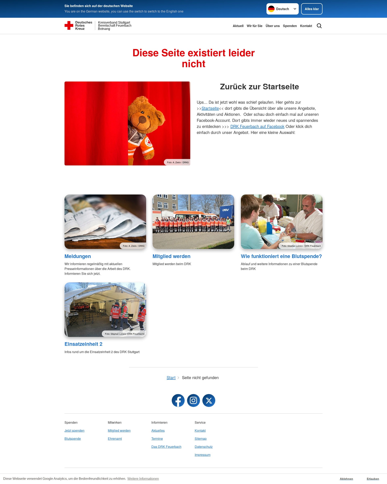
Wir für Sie (254, 25)
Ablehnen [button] (346, 478)
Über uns (273, 25)
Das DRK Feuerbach (166, 446)
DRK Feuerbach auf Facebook (257, 126)
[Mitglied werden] (193, 221)
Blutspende (72, 438)
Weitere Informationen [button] (143, 478)
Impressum (202, 454)
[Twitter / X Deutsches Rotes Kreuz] (208, 400)
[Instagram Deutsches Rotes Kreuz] (193, 400)
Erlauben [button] (373, 478)
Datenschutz (204, 446)
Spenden (290, 25)
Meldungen (77, 256)
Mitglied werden (171, 256)
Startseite (210, 108)
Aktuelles (158, 430)
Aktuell (238, 25)
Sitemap (201, 438)
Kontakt (306, 25)
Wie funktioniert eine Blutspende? (281, 256)
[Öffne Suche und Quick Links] (319, 26)
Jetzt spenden (74, 430)
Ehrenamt (115, 438)
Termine (157, 438)
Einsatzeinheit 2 (83, 343)
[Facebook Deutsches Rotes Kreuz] (178, 400)
